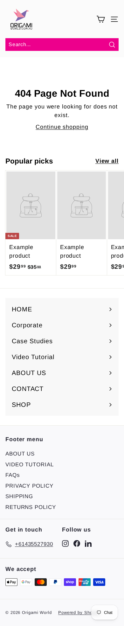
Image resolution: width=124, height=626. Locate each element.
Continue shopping (62, 127)
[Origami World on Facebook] (76, 543)
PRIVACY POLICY (29, 486)
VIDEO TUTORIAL (29, 465)
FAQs (12, 475)
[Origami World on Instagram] (65, 543)
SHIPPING (19, 496)
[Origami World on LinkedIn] (88, 543)
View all (107, 161)
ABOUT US (20, 454)
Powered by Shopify (79, 612)
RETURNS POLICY (30, 507)
